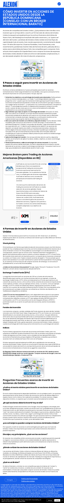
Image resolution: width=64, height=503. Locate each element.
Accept (57, 500)
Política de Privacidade (29, 478)
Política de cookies (28, 481)
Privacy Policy (21, 501)
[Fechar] (62, 500)
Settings (50, 500)
